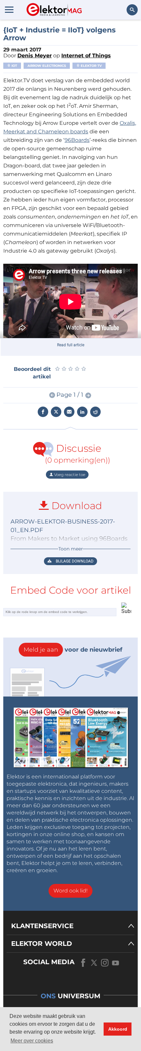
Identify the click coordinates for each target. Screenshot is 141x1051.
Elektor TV (91, 66)
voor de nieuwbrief (73, 649)
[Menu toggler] (9, 9)
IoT (13, 66)
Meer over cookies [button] (31, 1040)
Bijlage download (74, 561)
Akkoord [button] (117, 1029)
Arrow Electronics (47, 66)
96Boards (77, 140)
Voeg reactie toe (69, 474)
